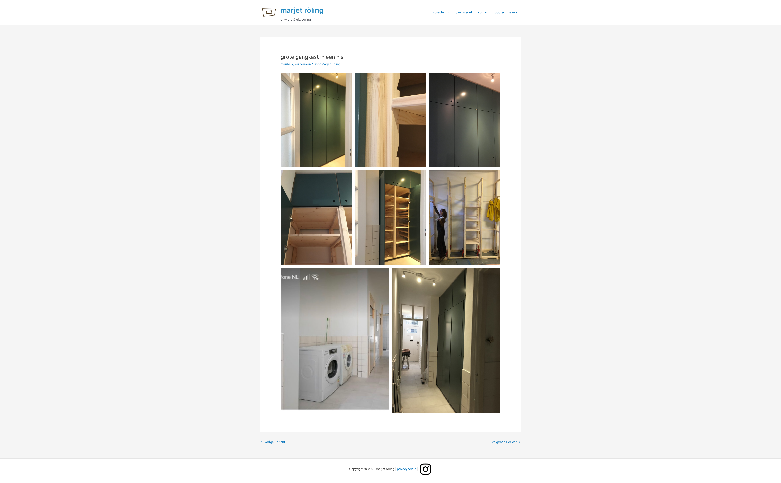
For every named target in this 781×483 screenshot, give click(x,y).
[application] (447, 12)
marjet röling (302, 10)
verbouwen (303, 64)
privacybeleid (406, 469)
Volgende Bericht (506, 442)
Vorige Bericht (273, 442)
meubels (287, 64)
